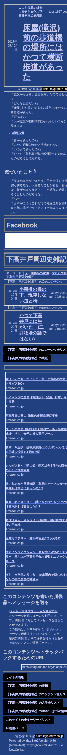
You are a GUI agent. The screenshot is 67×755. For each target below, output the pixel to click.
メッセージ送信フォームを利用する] (34, 611)
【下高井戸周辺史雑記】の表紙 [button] (27, 358)
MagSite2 (32, 740)
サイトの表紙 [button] (15, 677)
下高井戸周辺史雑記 (19, 276)
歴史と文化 (29, 11)
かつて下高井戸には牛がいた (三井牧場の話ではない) (33, 327)
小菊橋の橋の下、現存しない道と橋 (33, 295)
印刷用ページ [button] (15, 728)
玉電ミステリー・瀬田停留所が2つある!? (33, 538)
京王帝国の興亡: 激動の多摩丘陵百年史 (32, 415)
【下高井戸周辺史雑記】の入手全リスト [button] (33, 702)
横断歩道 (18, 133)
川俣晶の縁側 (33, 7)
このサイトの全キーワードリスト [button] (28, 719)
